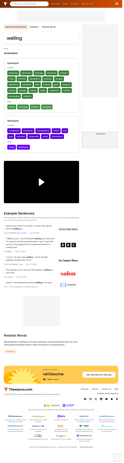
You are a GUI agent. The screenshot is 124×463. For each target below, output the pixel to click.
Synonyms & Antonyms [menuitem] (15, 27)
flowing (46, 84)
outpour (35, 107)
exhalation (13, 84)
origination (54, 90)
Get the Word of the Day (99, 374)
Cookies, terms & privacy (107, 393)
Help (116, 389)
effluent (64, 73)
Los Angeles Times (15, 264)
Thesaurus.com (5, 4)
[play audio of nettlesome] (44, 379)
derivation (26, 73)
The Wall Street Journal (17, 233)
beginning (13, 73)
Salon (10, 277)
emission (48, 79)
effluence (51, 73)
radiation (27, 96)
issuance (66, 84)
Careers (95, 389)
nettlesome (53, 374)
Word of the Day (50, 369)
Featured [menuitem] (55, 4)
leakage (22, 90)
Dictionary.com (117, 3)
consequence (43, 130)
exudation (26, 84)
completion (14, 130)
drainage (39, 73)
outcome (21, 136)
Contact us (106, 389)
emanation (10, 351)
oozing (33, 90)
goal (11, 136)
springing (47, 107)
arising (12, 107)
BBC (10, 251)
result (45, 136)
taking (11, 147)
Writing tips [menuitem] (87, 4)
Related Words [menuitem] (49, 27)
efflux (11, 79)
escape (59, 79)
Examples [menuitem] (34, 27)
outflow (66, 90)
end (65, 130)
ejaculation (35, 79)
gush (56, 84)
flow (37, 84)
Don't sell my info (86, 447)
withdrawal (23, 147)
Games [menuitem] (65, 4)
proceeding (14, 96)
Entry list (85, 389)
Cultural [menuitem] (75, 4)
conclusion (28, 130)
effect (56, 130)
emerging (23, 107)
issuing (12, 90)
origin (42, 90)
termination (57, 136)
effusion (22, 79)
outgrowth (34, 136)
